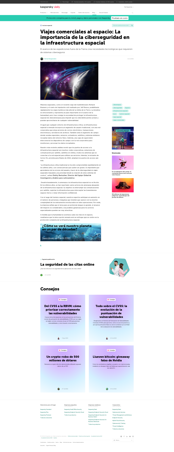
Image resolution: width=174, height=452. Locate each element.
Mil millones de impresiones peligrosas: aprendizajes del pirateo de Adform (120, 195)
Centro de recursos (83, 12)
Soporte (73, 12)
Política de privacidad (73, 436)
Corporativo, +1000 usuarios (125, 2)
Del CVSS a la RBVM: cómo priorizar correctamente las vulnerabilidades (62, 309)
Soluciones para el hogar (48, 405)
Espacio (127, 108)
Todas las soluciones (46, 417)
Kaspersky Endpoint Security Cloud (74, 412)
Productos (43, 12)
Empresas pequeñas (70, 405)
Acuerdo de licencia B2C (96, 436)
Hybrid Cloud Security (118, 420)
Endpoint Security (117, 417)
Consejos (64, 299)
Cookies (55, 438)
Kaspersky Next (92, 409)
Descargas (65, 12)
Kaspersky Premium (45, 415)
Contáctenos (43, 442)
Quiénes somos (50, 442)
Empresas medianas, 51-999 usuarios (105, 2)
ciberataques (117, 104)
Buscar (132, 25)
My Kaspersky (128, 7)
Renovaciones (55, 12)
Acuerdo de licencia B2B (46, 438)
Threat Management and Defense (122, 415)
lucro (114, 114)
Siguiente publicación (48, 259)
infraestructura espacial (120, 111)
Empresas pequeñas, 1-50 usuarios (82, 2)
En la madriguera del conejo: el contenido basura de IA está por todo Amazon (122, 173)
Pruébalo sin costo (120, 18)
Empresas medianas (94, 405)
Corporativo (116, 405)
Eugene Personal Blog (51, 445)
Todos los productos (70, 415)
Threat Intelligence (117, 426)
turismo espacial (47, 25)
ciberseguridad (117, 108)
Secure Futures (103, 12)
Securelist (42, 445)
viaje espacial (117, 117)
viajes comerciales (118, 120)
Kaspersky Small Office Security (73, 409)
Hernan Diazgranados (50, 58)
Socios (57, 442)
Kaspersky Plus (44, 412)
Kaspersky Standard (45, 409)
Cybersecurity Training (118, 423)
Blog (93, 12)
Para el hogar (65, 2)
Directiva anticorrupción (84, 436)
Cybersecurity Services (118, 412)
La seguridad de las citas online (67, 264)
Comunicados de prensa (78, 442)
